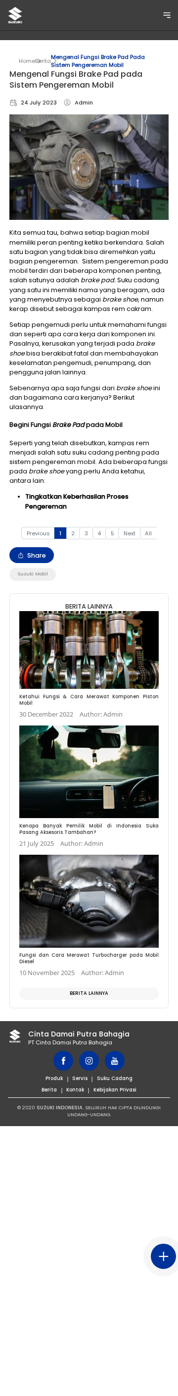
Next (129, 533)
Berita (43, 61)
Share (36, 555)
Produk (54, 1078)
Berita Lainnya (89, 993)
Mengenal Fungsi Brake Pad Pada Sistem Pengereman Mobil (98, 61)
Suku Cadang (115, 1078)
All (148, 533)
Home (27, 61)
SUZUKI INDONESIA (60, 1107)
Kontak (75, 1089)
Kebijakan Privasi (114, 1089)
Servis (80, 1078)
